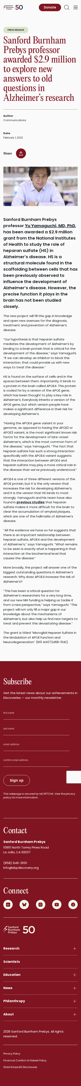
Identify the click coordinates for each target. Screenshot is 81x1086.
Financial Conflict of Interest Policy (25, 1060)
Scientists (11, 961)
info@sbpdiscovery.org (21, 867)
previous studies (31, 502)
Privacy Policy (11, 1053)
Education (11, 975)
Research (11, 948)
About (8, 1014)
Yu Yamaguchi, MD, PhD (50, 226)
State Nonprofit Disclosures (20, 1067)
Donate (50, 7)
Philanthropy (14, 1001)
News (7, 988)
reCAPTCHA (46, 794)
